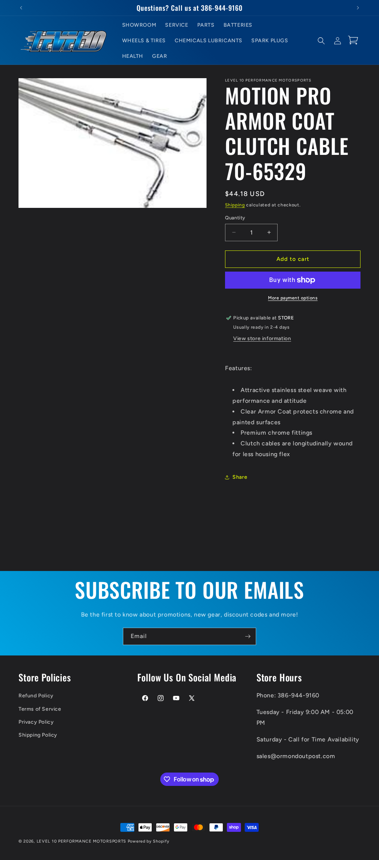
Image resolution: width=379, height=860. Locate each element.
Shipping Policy (38, 735)
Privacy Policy (36, 722)
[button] (321, 41)
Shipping (235, 204)
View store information (262, 338)
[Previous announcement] (21, 8)
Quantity (235, 217)
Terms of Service (40, 709)
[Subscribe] (247, 636)
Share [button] (239, 477)
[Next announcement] (358, 8)
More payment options (293, 297)
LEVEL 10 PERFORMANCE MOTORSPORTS (81, 841)
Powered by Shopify (149, 841)
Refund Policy (36, 696)
